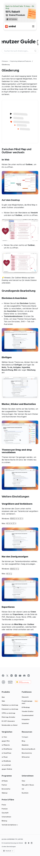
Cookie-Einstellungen (9, 846)
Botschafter (6, 789)
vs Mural (4, 757)
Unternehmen (6, 817)
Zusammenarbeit (27, 715)
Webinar (4, 793)
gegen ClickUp (7, 769)
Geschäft (5, 812)
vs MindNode (6, 761)
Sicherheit (25, 723)
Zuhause (5, 61)
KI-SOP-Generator (8, 721)
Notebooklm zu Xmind (9, 725)
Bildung (4, 821)
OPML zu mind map (8, 713)
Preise (4, 804)
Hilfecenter (26, 757)
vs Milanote (6, 745)
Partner (4, 785)
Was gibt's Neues (28, 785)
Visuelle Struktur (27, 711)
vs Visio (4, 737)
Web (3, 701)
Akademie (25, 745)
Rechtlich (25, 793)
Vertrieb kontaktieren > (10, 825)
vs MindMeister (7, 749)
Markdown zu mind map (10, 705)
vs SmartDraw (6, 753)
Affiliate (5, 781)
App (3, 697)
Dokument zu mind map (10, 709)
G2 (23, 789)
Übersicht (25, 697)
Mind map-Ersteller (8, 717)
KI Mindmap (26, 707)
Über (23, 781)
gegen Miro (6, 741)
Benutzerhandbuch (28, 749)
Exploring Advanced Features (20, 61)
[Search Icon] (20, 51)
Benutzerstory (27, 753)
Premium (5, 808)
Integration (26, 719)
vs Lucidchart (6, 765)
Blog (23, 741)
